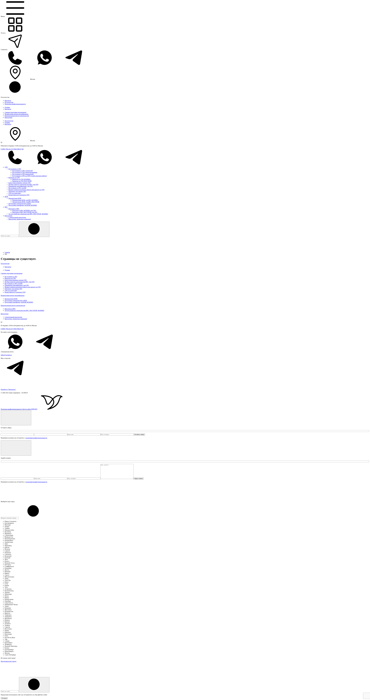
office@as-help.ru (6, 355)
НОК (6, 196)
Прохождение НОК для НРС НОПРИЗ (25, 200)
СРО (6, 167)
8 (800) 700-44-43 (6, 149)
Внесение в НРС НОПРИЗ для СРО (24, 210)
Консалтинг (8, 117)
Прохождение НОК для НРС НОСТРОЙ (25, 202)
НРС (6, 207)
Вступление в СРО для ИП (17, 188)
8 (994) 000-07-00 (18, 149)
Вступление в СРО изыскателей (23, 174)
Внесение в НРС (13, 209)
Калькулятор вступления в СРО (18, 195)
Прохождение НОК (14, 198)
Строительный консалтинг (17, 217)
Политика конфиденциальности (15, 104)
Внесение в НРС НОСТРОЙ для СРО (24, 212)
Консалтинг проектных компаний (19, 219)
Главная (7, 252)
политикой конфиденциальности (36, 438)
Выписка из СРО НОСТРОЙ (22, 181)
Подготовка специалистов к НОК (19, 203)
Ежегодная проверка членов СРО (19, 183)
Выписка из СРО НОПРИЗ (21, 179)
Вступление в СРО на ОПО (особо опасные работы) (29, 176)
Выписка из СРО (14, 177)
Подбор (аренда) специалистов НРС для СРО (23, 184)
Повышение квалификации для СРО (20, 186)
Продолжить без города (8, 661)
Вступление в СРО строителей (22, 170)
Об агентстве (9, 102)
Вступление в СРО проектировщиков (24, 172)
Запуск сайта (29, 409)
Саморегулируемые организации (15, 112)
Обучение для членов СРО (17, 191)
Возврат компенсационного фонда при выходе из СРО (26, 190)
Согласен (4, 698)
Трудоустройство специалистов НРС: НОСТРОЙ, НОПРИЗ (28, 214)
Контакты (8, 100)
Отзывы (7, 107)
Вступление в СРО (14, 169)
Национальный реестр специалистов (17, 116)
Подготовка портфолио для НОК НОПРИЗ (22, 205)
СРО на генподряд (14, 193)
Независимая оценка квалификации (16, 114)
